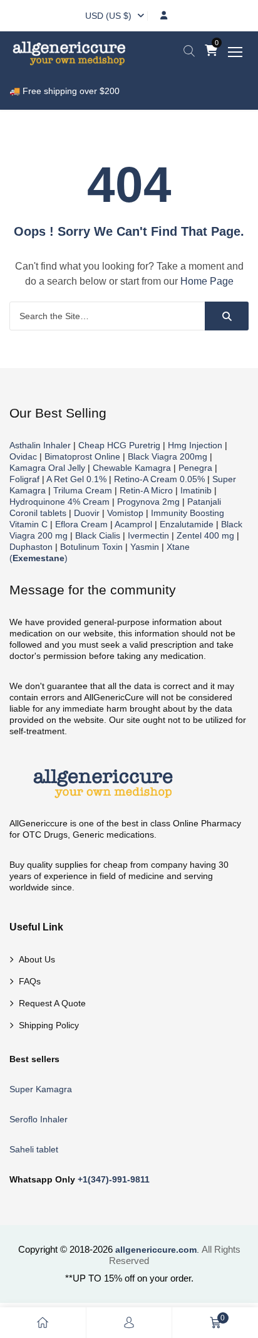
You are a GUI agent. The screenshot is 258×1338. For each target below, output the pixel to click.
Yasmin (144, 547)
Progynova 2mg (148, 502)
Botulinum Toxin (91, 547)
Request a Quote (52, 1003)
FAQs (30, 981)
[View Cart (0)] (211, 51)
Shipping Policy (49, 1025)
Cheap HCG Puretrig (119, 445)
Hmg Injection (195, 445)
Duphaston (31, 547)
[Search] (227, 316)
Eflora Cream (81, 524)
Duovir (87, 513)
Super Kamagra (40, 1089)
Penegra (195, 468)
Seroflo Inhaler (38, 1119)
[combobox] (108, 15)
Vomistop (125, 513)
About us (37, 959)
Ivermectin (148, 535)
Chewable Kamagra (132, 468)
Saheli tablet (33, 1149)
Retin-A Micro (146, 490)
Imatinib (196, 490)
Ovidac (23, 456)
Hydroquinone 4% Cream (59, 502)
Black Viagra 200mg (167, 456)
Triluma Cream (82, 490)
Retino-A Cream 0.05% (159, 479)
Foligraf (24, 479)
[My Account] (129, 1322)
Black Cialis (97, 535)
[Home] (42, 1322)
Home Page (207, 281)
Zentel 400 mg (205, 535)
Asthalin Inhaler (40, 445)
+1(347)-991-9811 (114, 1179)
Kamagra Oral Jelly (47, 468)
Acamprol (133, 524)
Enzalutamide (187, 524)
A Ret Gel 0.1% (76, 479)
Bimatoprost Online (82, 456)
